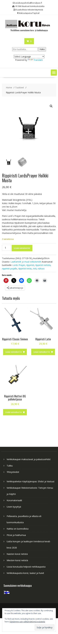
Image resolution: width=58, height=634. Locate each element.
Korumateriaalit (14, 500)
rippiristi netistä (42, 265)
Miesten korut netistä (17, 560)
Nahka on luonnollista (17, 528)
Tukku (10, 465)
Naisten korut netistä (17, 553)
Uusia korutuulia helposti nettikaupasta (26, 566)
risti (35, 268)
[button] (54, 72)
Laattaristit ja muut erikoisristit (25, 261)
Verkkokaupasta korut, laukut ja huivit (25, 573)
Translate (38, 59)
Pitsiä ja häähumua (16, 535)
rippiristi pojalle (9, 268)
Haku (42, 49)
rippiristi (30, 265)
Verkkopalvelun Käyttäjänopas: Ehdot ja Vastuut (30, 481)
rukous (41, 268)
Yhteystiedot (13, 472)
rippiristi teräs (25, 268)
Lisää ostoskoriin (22, 248)
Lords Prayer (18, 265)
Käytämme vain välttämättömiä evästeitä (27, 621)
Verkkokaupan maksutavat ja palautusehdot (29, 459)
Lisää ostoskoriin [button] (13, 351)
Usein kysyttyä (14, 506)
